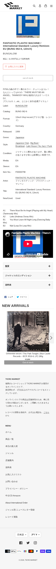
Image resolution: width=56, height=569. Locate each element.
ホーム (8, 432)
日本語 (20, 534)
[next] (51, 338)
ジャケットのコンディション (18, 275)
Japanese (19, 137)
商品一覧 (9, 439)
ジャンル (9, 453)
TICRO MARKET (31, 560)
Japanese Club (22, 143)
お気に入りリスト (13, 474)
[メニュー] (51, 6)
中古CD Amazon (12, 495)
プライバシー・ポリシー (16, 488)
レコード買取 (11, 517)
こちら (46, 412)
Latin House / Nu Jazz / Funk (39, 146)
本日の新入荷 (11, 446)
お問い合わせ (11, 481)
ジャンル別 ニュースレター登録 (20, 510)
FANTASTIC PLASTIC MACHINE (30, 178)
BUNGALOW (21, 106)
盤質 (7, 266)
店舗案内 (9, 460)
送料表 (8, 285)
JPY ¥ (34, 534)
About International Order (16, 503)
